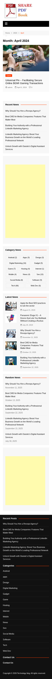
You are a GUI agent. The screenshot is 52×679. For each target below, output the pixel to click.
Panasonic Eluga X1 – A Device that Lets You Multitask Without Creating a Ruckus (33, 318)
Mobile (12, 274)
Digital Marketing (17, 263)
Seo (40, 274)
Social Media (16, 280)
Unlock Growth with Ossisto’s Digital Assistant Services (25, 147)
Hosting (25, 269)
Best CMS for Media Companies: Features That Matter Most (25, 118)
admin (10, 87)
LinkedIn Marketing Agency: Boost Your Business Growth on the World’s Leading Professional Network (22, 137)
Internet (39, 269)
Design (40, 257)
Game (9, 75)
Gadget (38, 263)
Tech (15, 286)
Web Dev (36, 286)
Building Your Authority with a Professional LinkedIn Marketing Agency (23, 127)
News (26, 274)
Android (12, 257)
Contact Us (8, 663)
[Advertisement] (25, 201)
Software (37, 280)
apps (26, 257)
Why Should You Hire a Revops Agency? (23, 111)
